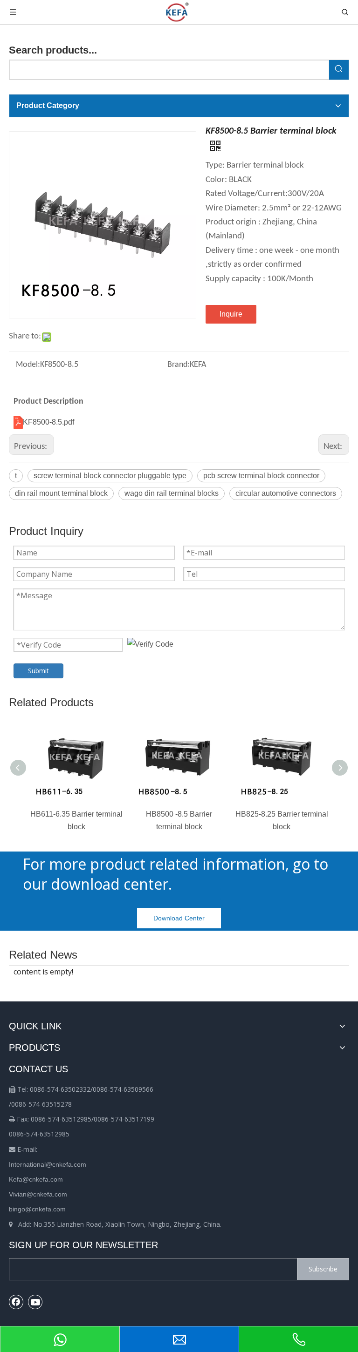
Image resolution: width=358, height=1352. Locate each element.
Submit (38, 670)
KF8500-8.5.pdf (48, 422)
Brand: (178, 364)
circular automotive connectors (285, 493)
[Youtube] (35, 1301)
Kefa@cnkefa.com (36, 1179)
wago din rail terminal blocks (171, 493)
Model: (28, 364)
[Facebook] (16, 1301)
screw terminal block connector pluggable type (110, 476)
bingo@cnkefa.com (37, 1209)
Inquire (231, 314)
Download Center (179, 918)
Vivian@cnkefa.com (38, 1194)
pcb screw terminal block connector (261, 476)
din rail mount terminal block (61, 493)
